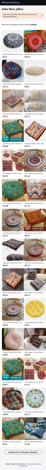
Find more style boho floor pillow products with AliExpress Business (19, 15)
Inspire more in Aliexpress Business (23, 452)
